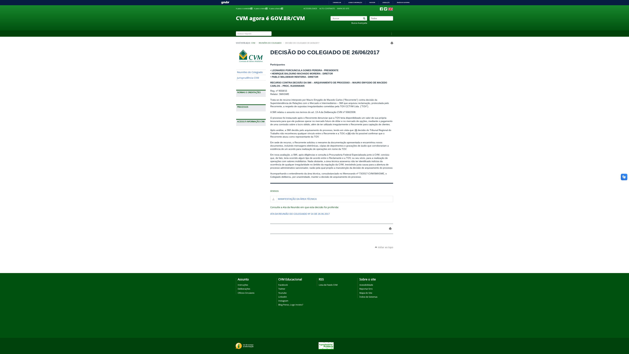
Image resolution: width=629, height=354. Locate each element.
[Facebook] (381, 9)
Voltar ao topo (385, 247)
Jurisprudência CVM (248, 77)
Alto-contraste (327, 8)
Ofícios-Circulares (246, 292)
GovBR (225, 2)
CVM (253, 43)
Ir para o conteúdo (244, 9)
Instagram (283, 300)
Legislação (386, 2)
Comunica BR (337, 2)
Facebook (283, 284)
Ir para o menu (260, 9)
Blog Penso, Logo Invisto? (290, 304)
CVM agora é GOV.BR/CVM (270, 18)
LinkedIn (282, 296)
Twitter (281, 288)
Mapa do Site (365, 292)
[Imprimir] (392, 43)
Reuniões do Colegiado (270, 43)
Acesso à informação (355, 2)
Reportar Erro (366, 288)
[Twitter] (385, 8)
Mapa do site (343, 8)
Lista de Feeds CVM (328, 284)
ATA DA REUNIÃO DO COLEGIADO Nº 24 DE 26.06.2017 (300, 214)
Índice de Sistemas (368, 296)
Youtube (282, 292)
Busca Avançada (359, 23)
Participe (372, 2)
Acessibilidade (310, 8)
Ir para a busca (276, 9)
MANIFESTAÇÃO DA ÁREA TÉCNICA (297, 199)
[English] (390, 9)
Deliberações (244, 288)
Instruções (243, 284)
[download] (273, 199)
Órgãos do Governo (403, 2)
